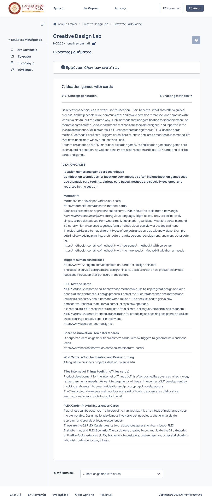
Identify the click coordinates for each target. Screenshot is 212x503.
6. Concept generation (80, 95)
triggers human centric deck (84, 260)
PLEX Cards (94, 425)
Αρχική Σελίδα (67, 24)
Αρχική (58, 8)
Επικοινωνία (37, 495)
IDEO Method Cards (78, 284)
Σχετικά (15, 495)
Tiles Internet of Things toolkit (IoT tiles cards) (97, 371)
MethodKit (72, 196)
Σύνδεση (195, 8)
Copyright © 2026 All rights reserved (180, 494)
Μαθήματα (91, 8)
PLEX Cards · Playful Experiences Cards (92, 405)
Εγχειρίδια (60, 495)
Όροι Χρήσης (84, 495)
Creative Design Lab (95, 24)
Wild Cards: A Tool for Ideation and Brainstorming (99, 357)
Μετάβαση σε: (63, 472)
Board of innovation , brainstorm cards (92, 333)
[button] (171, 8)
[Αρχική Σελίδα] (25, 8)
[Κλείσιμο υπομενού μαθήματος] (43, 24)
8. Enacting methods (174, 95)
